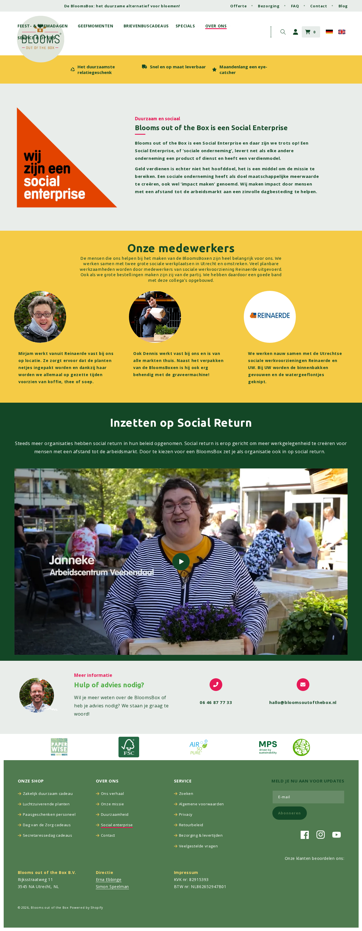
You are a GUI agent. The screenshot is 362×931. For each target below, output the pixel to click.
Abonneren (289, 813)
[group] (103, 69)
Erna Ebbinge (109, 879)
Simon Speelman (112, 886)
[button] (44, 26)
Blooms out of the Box (50, 907)
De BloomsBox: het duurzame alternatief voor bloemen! (122, 5)
